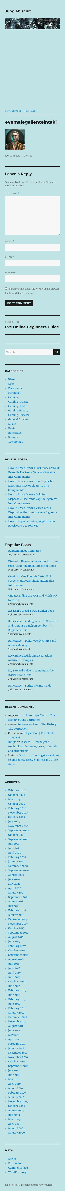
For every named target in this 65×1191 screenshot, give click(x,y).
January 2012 (16, 1012)
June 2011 (14, 1030)
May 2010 (14, 1079)
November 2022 (18, 825)
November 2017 (18, 923)
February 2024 (17, 808)
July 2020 (14, 879)
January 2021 (16, 861)
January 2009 (16, 1132)
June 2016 (14, 968)
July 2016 (14, 963)
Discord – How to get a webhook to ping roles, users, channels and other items (32, 746)
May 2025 (14, 799)
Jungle (12, 742)
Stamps (13, 437)
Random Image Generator (24, 550)
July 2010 (13, 1070)
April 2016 (14, 972)
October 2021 (16, 834)
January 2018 (16, 914)
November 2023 (18, 812)
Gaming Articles (18, 401)
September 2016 (18, 954)
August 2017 (15, 937)
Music (12, 423)
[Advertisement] (32, 72)
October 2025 (16, 794)
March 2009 (15, 1128)
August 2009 (16, 1110)
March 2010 (15, 1088)
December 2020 (18, 865)
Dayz (11, 383)
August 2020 (16, 874)
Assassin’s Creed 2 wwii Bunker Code (31, 610)
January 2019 (16, 892)
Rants (11, 428)
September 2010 (18, 1066)
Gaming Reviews (18, 415)
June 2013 (14, 994)
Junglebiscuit (18, 11)
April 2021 (14, 852)
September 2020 (18, 870)
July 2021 (13, 843)
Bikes (11, 379)
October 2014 (16, 981)
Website (10, 272)
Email (10, 257)
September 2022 (18, 830)
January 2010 (16, 1097)
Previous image (13, 111)
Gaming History (18, 410)
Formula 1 (14, 392)
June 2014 (14, 985)
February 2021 (17, 857)
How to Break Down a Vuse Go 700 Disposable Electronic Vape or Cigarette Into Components (32, 512)
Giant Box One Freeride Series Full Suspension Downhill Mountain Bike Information (31, 581)
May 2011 (14, 1034)
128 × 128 (28, 155)
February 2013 (17, 999)
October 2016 (16, 950)
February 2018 (17, 910)
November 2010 (18, 1057)
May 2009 (14, 1119)
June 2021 (14, 848)
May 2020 (14, 883)
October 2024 (16, 803)
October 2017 (16, 928)
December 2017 (17, 919)
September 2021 (18, 839)
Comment (12, 193)
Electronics (15, 388)
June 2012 (14, 1003)
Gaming (13, 397)
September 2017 (18, 932)
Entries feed (15, 1163)
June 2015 (14, 977)
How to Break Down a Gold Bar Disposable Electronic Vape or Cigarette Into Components (32, 499)
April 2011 (14, 1039)
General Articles (18, 419)
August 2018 (16, 901)
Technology (15, 441)
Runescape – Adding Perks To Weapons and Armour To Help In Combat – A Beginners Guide (33, 626)
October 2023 (16, 817)
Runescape (15, 432)
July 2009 (14, 1114)
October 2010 (16, 1061)
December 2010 (17, 1052)
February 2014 (17, 990)
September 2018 (18, 897)
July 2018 (13, 905)
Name (9, 241)
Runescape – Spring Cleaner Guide (29, 685)
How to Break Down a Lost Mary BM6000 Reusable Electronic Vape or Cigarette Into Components (34, 472)
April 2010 (14, 1083)
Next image (30, 111)
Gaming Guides (17, 406)
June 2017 (14, 941)
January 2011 (16, 1048)
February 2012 (17, 1008)
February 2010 (17, 1092)
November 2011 (17, 1021)
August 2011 (15, 1026)
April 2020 (14, 888)
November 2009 (18, 1101)
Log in (12, 1158)
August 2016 (16, 959)
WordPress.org (17, 1172)
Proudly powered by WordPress (36, 1185)
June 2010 (14, 1074)
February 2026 (17, 790)
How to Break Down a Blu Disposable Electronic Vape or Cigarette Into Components (31, 486)
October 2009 (16, 1106)
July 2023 (14, 821)
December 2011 (17, 1017)
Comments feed (18, 1167)
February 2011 (16, 1043)
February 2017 (17, 945)
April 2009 (14, 1123)
